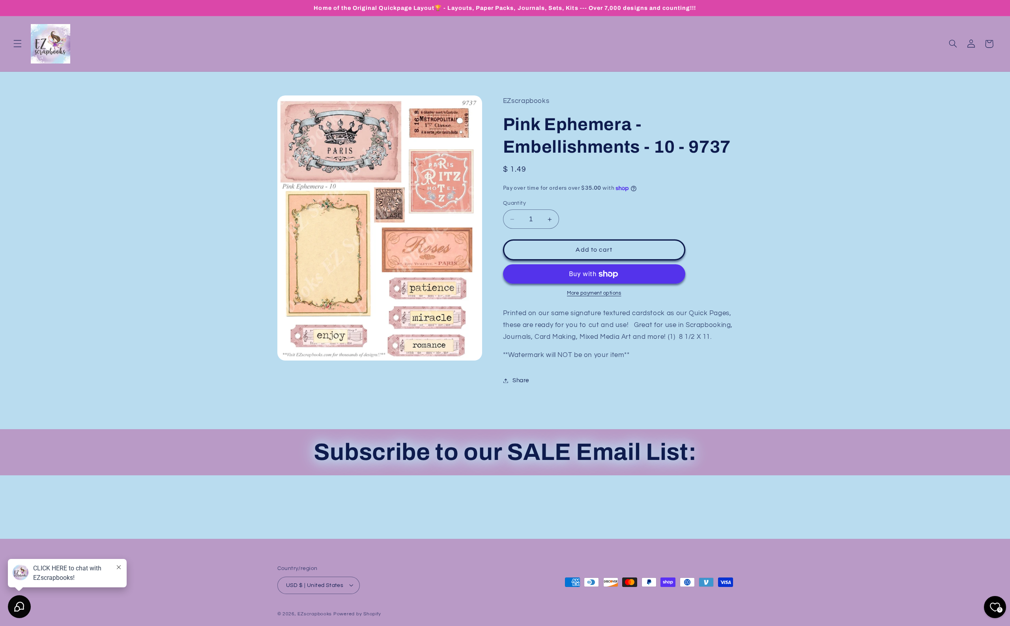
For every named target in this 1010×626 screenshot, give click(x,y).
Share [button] (520, 380)
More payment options (594, 293)
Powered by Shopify (357, 613)
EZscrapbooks (314, 613)
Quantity (514, 203)
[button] (17, 44)
